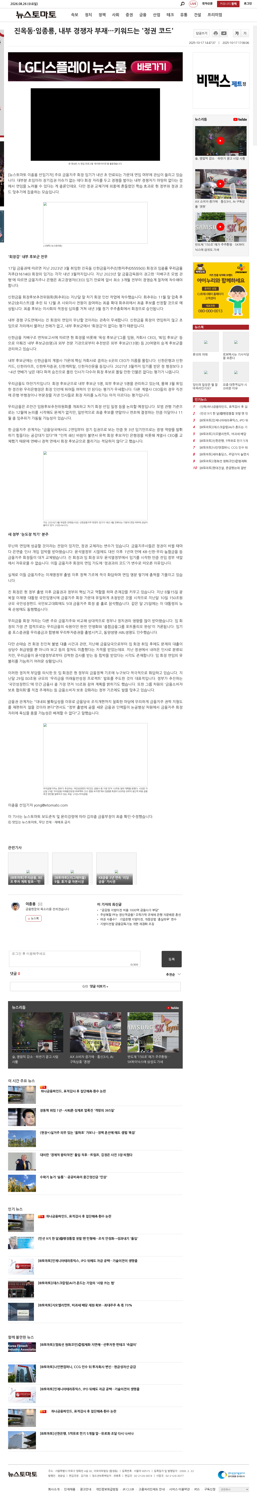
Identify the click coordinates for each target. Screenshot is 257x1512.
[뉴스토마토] (36, 14)
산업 (156, 15)
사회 (115, 15)
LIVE (193, 3)
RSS (197, 1489)
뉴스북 (34, 918)
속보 (74, 15)
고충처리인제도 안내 (152, 1489)
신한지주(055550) (129, 268)
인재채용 (69, 1489)
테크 (170, 15)
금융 (143, 15)
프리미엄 (215, 15)
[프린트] (216, 33)
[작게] (245, 33)
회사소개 (53, 1489)
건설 (197, 15)
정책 (102, 15)
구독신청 (209, 1489)
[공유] (224, 33)
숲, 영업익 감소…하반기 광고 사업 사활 (220, 158)
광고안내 (85, 1489)
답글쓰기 (201, 33)
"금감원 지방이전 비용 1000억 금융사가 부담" (129, 910)
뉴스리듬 (201, 119)
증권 (129, 15)
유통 (184, 15)
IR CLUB (128, 1489)
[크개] (237, 33)
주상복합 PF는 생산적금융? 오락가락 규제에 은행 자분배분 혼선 (140, 914)
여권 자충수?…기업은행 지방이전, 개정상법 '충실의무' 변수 (138, 919)
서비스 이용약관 (179, 1489)
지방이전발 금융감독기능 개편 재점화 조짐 (127, 923)
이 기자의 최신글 (109, 904)
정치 (88, 15)
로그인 (248, 3)
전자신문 (207, 3)
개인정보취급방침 (107, 1489)
